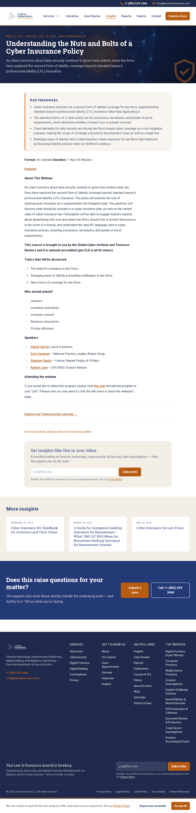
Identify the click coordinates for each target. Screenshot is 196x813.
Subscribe (130, 472)
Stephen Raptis (41, 361)
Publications (141, 668)
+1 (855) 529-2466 (133, 4)
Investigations (78, 674)
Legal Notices (122, 791)
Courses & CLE (142, 674)
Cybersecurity (78, 657)
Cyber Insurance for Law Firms (160, 528)
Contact (156, 16)
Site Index (140, 697)
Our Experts (109, 657)
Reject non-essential (153, 805)
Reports (126, 16)
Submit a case (135, 590)
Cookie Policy (141, 791)
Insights (111, 16)
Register (30, 169)
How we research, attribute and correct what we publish (57, 431)
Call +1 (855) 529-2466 (170, 590)
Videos (138, 680)
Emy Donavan (40, 354)
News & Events (143, 685)
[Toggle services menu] (57, 16)
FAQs (137, 691)
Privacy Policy (115, 479)
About (105, 651)
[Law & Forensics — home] (21, 16)
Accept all (180, 805)
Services (48, 16)
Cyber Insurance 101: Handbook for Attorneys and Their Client (34, 530)
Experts (141, 16)
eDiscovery (76, 651)
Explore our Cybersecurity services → (51, 414)
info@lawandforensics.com (173, 3)
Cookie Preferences (179, 791)
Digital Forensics (79, 662)
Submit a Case (178, 16)
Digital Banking (79, 668)
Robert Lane (39, 367)
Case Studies (92, 16)
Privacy (74, 680)
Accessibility (158, 791)
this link (99, 386)
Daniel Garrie (40, 347)
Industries (72, 16)
